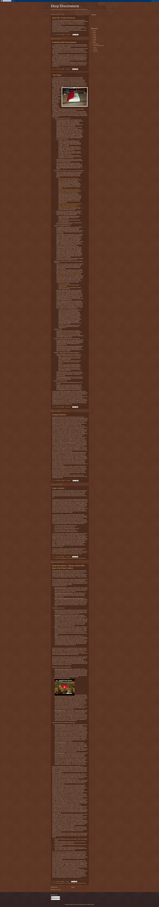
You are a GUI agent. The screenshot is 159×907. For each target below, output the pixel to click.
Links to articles (58, 488)
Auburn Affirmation (63, 558)
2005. (70, 154)
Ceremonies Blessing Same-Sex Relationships (71, 356)
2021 (94, 32)
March (95, 49)
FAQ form (65, 344)
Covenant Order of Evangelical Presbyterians (61, 468)
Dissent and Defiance (66, 364)
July (94, 47)
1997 (71, 131)
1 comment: (67, 881)
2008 (62, 131)
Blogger (92, 904)
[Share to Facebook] (76, 34)
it (77, 213)
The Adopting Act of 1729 (57, 499)
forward (72, 333)
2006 (73, 150)
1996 (59, 152)
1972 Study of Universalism (63, 263)
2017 (94, 37)
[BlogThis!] (74, 34)
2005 (64, 131)
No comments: (68, 34)
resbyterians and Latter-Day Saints (66, 287)
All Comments (54, 899)
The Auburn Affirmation (56, 533)
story (59, 350)
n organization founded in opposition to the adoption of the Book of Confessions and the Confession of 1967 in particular (69, 552)
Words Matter (59, 292)
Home (73, 887)
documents (74, 272)
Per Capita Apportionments (67, 368)
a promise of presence (83, 650)
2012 (94, 42)
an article (71, 298)
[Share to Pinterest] (78, 34)
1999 (67, 131)
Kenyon (75, 211)
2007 (59, 143)
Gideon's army (68, 696)
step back (65, 333)
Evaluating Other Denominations (64, 42)
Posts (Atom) (58, 889)
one (61, 259)
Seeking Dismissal (59, 414)
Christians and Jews (62, 283)
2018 (94, 35)
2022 (94, 30)
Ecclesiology (67, 883)
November (95, 44)
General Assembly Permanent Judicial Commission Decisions (71, 170)
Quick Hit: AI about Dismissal (63, 17)
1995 (69, 150)
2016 (94, 39)
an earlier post (60, 382)
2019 (94, 34)
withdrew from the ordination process (72, 201)
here (83, 22)
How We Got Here (55, 548)
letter (73, 303)
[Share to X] (75, 34)
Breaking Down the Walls (66, 334)
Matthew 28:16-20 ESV (82, 576)
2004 (68, 157)
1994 (64, 140)
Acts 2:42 (67, 581)
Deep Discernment (65, 5)
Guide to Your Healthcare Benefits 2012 (64, 248)
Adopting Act (57, 558)
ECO (71, 883)
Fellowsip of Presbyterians (77, 883)
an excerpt (73, 388)
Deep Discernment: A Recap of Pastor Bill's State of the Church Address (68, 566)
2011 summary (79, 131)
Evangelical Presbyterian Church (75, 471)
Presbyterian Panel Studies (65, 118)
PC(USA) (84, 558)
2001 (67, 134)
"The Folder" (57, 75)
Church (56, 883)
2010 (66, 144)
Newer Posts (54, 887)
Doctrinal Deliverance (56, 514)
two (64, 259)
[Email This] (73, 34)
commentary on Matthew (70, 591)
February (95, 51)
